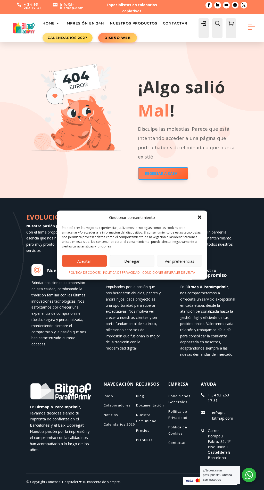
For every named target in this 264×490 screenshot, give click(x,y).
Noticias (111, 414)
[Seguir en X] (244, 5)
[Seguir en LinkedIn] (217, 5)
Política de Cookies (177, 430)
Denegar (132, 261)
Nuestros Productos (133, 23)
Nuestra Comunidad (146, 417)
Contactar (175, 23)
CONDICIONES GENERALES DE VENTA (168, 272)
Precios (143, 430)
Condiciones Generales (179, 399)
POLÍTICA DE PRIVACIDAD (121, 272)
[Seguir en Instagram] (235, 5)
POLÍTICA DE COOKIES (85, 272)
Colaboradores (117, 405)
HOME (49, 23)
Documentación (150, 405)
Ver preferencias (179, 261)
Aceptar (84, 261)
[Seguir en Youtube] (226, 5)
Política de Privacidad (177, 414)
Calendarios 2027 (67, 38)
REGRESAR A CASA (161, 173)
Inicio (108, 396)
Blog (140, 396)
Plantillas (144, 440)
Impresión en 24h (84, 23)
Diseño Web (117, 38)
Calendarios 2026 (119, 424)
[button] (199, 217)
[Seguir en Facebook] (208, 5)
